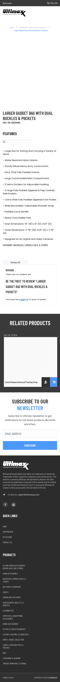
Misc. (5, 653)
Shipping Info (8, 531)
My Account (7, 3)
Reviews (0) (15, 262)
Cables (6, 592)
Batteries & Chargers (12, 586)
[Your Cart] (50, 3)
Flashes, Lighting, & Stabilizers (16, 634)
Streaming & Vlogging (11, 658)
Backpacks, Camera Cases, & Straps (33, 27)
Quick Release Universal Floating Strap (21, 382)
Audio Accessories (10, 573)
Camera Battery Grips (12, 597)
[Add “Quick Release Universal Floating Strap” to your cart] (54, 382)
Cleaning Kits (8, 610)
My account (7, 537)
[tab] (15, 262)
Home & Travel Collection (13, 639)
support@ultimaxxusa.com (28, 494)
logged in (24, 299)
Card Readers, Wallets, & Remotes (13, 604)
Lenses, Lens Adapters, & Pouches (13, 646)
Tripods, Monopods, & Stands (14, 663)
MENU (56, 13)
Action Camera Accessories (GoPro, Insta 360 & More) (14, 567)
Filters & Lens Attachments (14, 629)
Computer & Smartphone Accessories (13, 617)
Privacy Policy (8, 677)
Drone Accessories (10, 624)
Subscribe (30, 445)
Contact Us (7, 542)
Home (12, 27)
